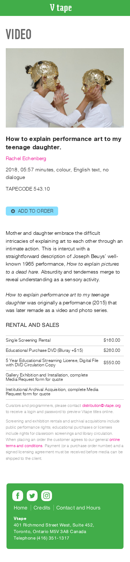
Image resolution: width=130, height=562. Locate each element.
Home (21, 508)
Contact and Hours (78, 508)
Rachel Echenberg (26, 158)
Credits (42, 508)
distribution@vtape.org (101, 405)
